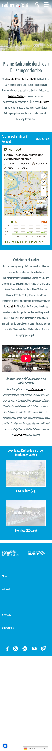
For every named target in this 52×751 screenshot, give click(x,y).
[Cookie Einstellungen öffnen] (5, 745)
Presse (5, 576)
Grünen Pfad (43, 102)
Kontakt (6, 589)
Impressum (6, 615)
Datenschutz (8, 628)
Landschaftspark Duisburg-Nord (20, 79)
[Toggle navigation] (46, 4)
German (31, 748)
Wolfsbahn (12, 306)
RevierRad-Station (16, 96)
